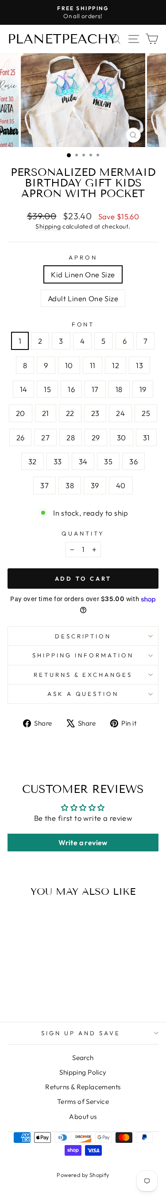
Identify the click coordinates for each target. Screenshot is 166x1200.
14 (23, 389)
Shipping (48, 226)
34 (83, 461)
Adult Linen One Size (83, 298)
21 (45, 413)
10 (69, 365)
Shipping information (83, 655)
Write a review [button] (83, 842)
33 (58, 461)
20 (20, 413)
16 (71, 389)
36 (133, 461)
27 (45, 437)
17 (95, 389)
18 (119, 389)
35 (108, 461)
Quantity (83, 533)
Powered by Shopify (83, 1174)
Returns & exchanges (83, 674)
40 (121, 485)
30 (121, 437)
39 (95, 485)
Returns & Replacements (82, 1087)
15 (47, 389)
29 (96, 437)
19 (143, 389)
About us (83, 1116)
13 (139, 365)
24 (120, 413)
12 (115, 365)
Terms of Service (83, 1101)
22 (70, 413)
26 (20, 437)
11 (93, 365)
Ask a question (83, 693)
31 (146, 437)
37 (44, 485)
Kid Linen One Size (83, 274)
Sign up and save (80, 1033)
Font (83, 324)
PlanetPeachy (62, 39)
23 (95, 413)
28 (70, 437)
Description (83, 636)
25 (146, 413)
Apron (83, 257)
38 (70, 485)
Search (82, 1057)
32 (32, 461)
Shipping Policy (82, 1072)
